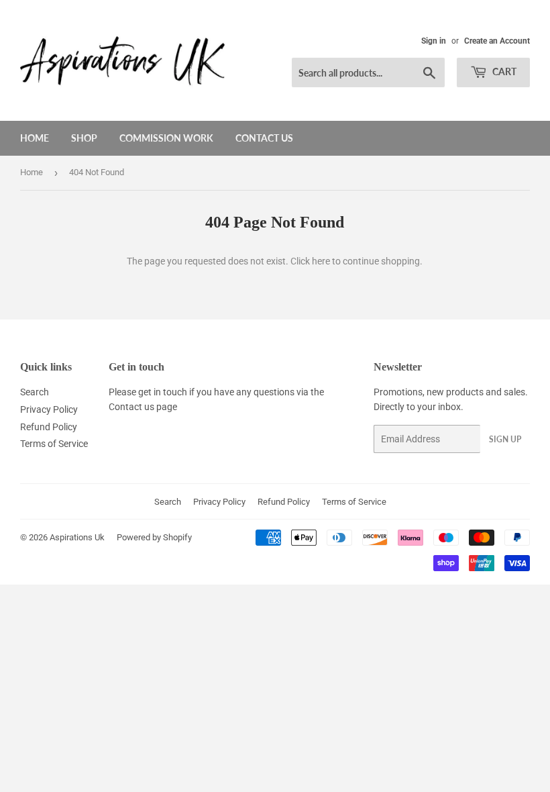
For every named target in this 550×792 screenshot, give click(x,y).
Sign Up (505, 439)
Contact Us (264, 138)
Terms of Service (54, 443)
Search (34, 392)
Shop (84, 138)
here (321, 261)
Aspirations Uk (77, 537)
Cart (503, 71)
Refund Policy (48, 427)
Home (34, 138)
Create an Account (497, 41)
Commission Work (166, 138)
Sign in (433, 41)
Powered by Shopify (154, 537)
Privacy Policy (49, 409)
